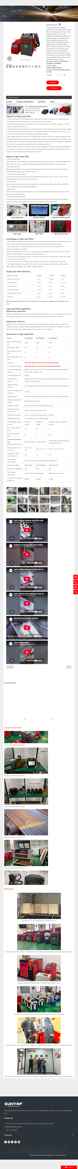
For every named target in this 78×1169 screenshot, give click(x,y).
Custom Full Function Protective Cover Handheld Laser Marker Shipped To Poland (15, 796)
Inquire (54, 82)
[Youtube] (15, 1142)
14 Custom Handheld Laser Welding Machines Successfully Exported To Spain (15, 734)
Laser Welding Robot (15, 713)
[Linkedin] (9, 1142)
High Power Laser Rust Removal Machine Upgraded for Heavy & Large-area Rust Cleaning (15, 827)
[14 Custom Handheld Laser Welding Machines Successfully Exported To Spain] (26, 732)
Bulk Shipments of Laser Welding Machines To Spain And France (39, 921)
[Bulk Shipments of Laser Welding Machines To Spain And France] (39, 906)
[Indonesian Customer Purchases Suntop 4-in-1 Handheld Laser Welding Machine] (39, 968)
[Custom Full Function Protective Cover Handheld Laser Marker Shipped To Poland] (26, 794)
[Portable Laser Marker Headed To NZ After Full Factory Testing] (26, 763)
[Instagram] (19, 1142)
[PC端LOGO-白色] (13, 1104)
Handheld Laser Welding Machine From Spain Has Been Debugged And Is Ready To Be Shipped (39, 1014)
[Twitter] (12, 1142)
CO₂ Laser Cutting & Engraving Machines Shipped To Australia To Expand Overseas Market (15, 857)
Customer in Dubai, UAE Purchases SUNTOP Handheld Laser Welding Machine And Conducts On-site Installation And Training (39, 1045)
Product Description (13, 97)
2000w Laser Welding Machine (57, 713)
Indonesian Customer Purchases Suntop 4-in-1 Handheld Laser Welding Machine (39, 983)
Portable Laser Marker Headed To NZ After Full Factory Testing (15, 765)
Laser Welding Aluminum (36, 713)
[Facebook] (5, 1142)
